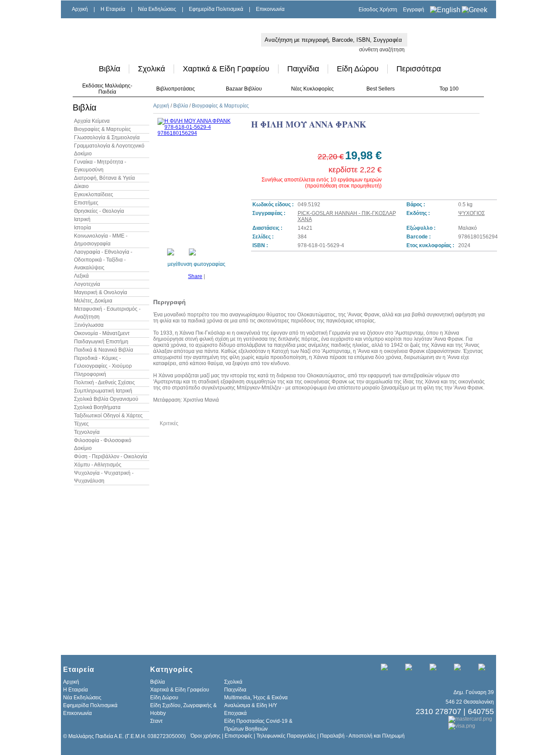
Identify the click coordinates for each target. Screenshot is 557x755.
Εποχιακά (235, 713)
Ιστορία (82, 228)
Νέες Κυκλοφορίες (312, 89)
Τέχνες (81, 424)
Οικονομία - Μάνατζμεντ (102, 333)
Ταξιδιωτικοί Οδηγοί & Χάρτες (108, 416)
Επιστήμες (86, 203)
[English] (445, 9)
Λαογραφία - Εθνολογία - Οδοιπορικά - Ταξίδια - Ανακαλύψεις (103, 260)
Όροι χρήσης (206, 736)
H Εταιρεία (113, 9)
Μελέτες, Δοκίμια (93, 301)
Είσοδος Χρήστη (378, 10)
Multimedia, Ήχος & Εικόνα (256, 698)
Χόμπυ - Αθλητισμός (97, 465)
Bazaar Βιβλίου (244, 89)
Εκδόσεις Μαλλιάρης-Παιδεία (107, 89)
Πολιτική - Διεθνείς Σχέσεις (104, 382)
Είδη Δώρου (358, 68)
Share (195, 276)
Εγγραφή (413, 10)
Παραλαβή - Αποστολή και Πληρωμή (362, 736)
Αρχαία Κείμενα (92, 121)
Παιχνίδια (303, 68)
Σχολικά (151, 68)
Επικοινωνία (270, 9)
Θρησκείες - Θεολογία (99, 211)
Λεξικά (81, 276)
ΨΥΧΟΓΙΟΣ (471, 213)
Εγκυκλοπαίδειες (93, 194)
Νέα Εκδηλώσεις (157, 9)
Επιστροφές (238, 736)
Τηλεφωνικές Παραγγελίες (286, 736)
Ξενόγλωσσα (89, 325)
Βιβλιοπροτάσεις (175, 89)
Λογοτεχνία (87, 284)
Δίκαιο (81, 186)
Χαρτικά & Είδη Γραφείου (226, 68)
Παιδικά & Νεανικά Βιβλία (103, 350)
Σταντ (156, 721)
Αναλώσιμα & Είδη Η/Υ (250, 705)
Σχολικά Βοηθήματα (97, 407)
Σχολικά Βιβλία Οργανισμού (106, 399)
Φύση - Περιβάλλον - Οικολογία (110, 456)
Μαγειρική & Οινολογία (100, 292)
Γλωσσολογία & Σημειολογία (107, 137)
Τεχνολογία (87, 432)
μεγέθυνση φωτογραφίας (196, 264)
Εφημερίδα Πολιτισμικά (216, 9)
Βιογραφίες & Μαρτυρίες (102, 129)
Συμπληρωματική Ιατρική (103, 391)
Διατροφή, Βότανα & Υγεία (104, 178)
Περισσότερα (418, 68)
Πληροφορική (90, 374)
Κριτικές (169, 423)
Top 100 (449, 89)
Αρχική (80, 9)
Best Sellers (380, 89)
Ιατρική (82, 219)
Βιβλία (109, 68)
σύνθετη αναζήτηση (382, 50)
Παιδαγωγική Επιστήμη (101, 342)
